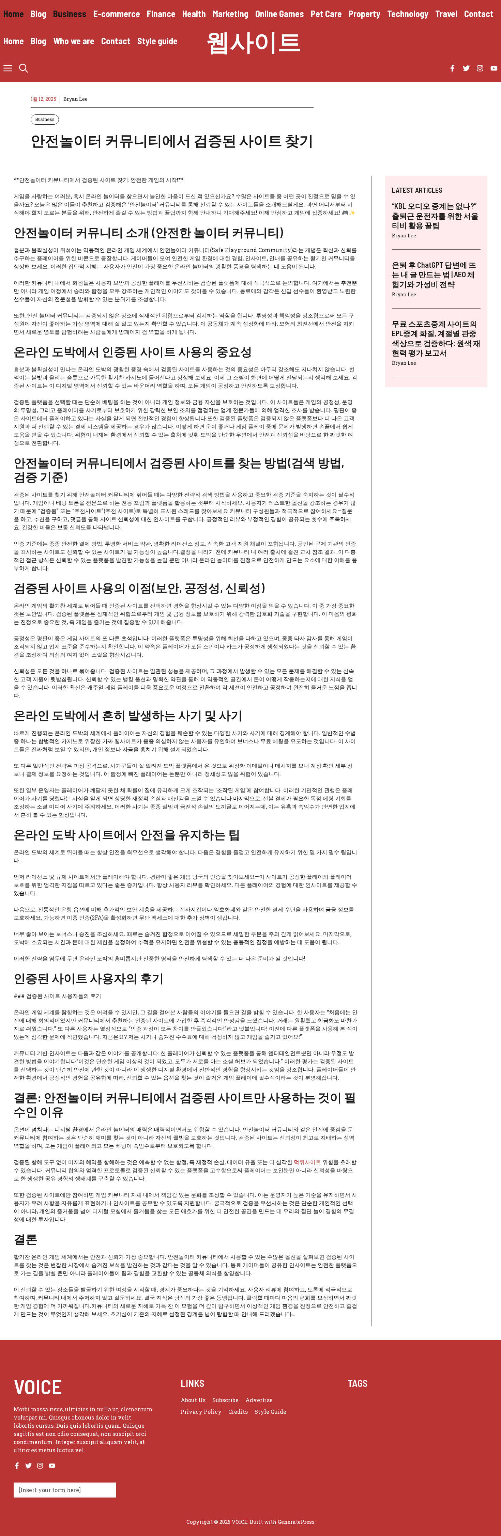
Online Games (279, 13)
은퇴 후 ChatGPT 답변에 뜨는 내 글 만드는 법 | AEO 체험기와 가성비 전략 (434, 274)
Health (194, 13)
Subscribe (225, 1400)
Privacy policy (201, 1411)
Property (364, 13)
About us (193, 1400)
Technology (407, 13)
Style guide (157, 40)
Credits (238, 1411)
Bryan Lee (75, 99)
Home (13, 13)
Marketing (230, 13)
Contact (479, 13)
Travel (446, 13)
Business (70, 13)
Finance (161, 13)
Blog (38, 13)
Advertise (259, 1400)
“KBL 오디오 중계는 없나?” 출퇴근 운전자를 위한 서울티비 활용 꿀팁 (435, 215)
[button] (23, 68)
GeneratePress (296, 1521)
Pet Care (326, 13)
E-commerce (116, 13)
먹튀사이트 (307, 1161)
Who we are (73, 40)
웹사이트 (254, 40)
